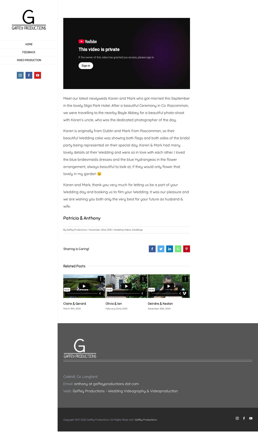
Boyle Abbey (128, 112)
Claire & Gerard (74, 303)
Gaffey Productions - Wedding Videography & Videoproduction (125, 391)
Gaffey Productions (77, 229)
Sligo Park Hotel (96, 105)
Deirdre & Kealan (160, 303)
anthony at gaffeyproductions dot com (106, 383)
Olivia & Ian (114, 303)
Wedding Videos (122, 229)
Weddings (137, 229)
